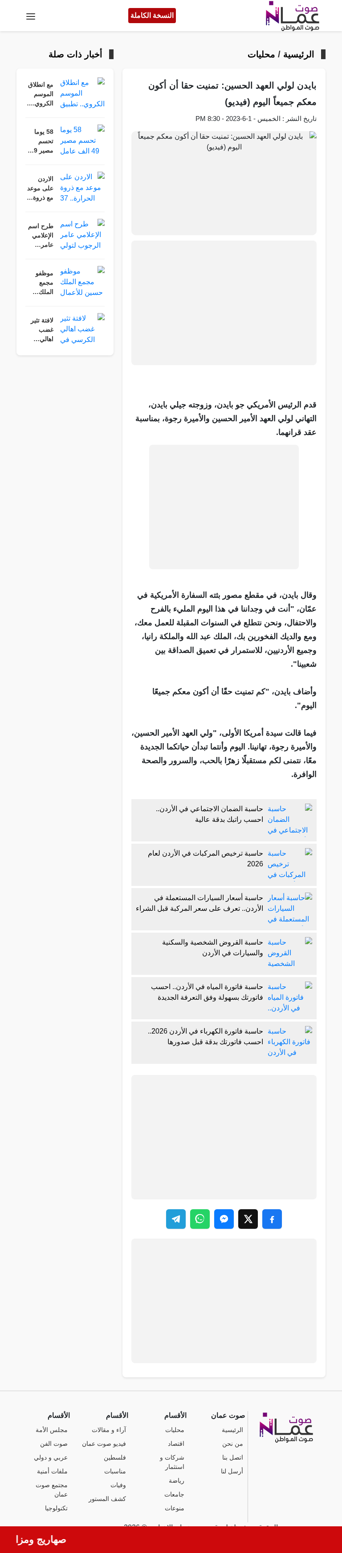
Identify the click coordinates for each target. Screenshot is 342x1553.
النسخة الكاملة (152, 15)
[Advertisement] (224, 303)
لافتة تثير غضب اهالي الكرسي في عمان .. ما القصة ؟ (39, 330)
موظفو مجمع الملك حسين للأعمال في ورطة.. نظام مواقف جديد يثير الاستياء (42, 283)
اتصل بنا (232, 1457)
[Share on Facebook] (272, 1219)
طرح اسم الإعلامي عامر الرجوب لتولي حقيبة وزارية (40, 236)
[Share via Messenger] (224, 1219)
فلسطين (115, 1457)
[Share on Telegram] (176, 1219)
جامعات (174, 1494)
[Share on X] (248, 1219)
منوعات (174, 1508)
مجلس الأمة (52, 1430)
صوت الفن (54, 1443)
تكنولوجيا (56, 1508)
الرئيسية (298, 54)
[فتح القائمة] (31, 15)
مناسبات (115, 1471)
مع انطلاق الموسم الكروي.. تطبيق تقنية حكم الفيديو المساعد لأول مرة (40, 94)
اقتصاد (176, 1443)
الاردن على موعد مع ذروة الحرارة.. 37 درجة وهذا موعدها (40, 189)
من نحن (232, 1443)
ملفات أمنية (52, 1471)
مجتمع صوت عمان (52, 1490)
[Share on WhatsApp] (200, 1219)
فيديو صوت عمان (104, 1443)
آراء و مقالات (109, 1430)
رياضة (176, 1480)
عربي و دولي (51, 1457)
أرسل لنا (232, 1471)
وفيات (118, 1485)
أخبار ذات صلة (75, 54)
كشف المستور (107, 1499)
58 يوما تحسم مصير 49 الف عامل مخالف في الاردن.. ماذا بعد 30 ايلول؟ (39, 142)
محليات (261, 54)
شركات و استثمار (172, 1462)
